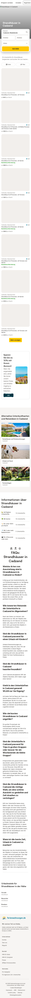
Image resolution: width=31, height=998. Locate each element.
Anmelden (18, 2)
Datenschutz (21, 990)
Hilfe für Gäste (6, 954)
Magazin (4, 945)
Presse (4, 960)
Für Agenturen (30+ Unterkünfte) (11, 974)
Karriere (4, 940)
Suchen (15, 49)
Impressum (9, 990)
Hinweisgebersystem (15, 995)
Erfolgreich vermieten (7, 2)
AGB (15, 990)
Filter (23, 64)
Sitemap (20, 992)
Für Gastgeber (6, 972)
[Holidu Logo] (14, 918)
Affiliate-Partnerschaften (9, 963)
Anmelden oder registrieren (8, 395)
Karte (9, 64)
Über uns (4, 942)
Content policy (12, 992)
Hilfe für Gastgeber (7, 957)
